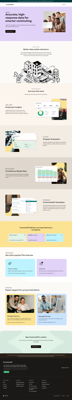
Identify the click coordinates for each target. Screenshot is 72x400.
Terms (67, 395)
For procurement (33, 386)
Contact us (44, 388)
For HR (30, 384)
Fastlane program (20, 386)
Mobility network (45, 384)
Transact (5, 388)
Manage (5, 386)
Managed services (20, 384)
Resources (44, 382)
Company (44, 386)
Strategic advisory (20, 382)
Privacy (63, 395)
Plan (4, 382)
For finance (31, 382)
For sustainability (33, 391)
